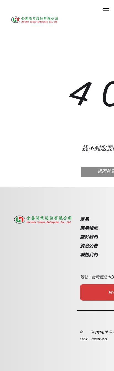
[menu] (105, 8)
